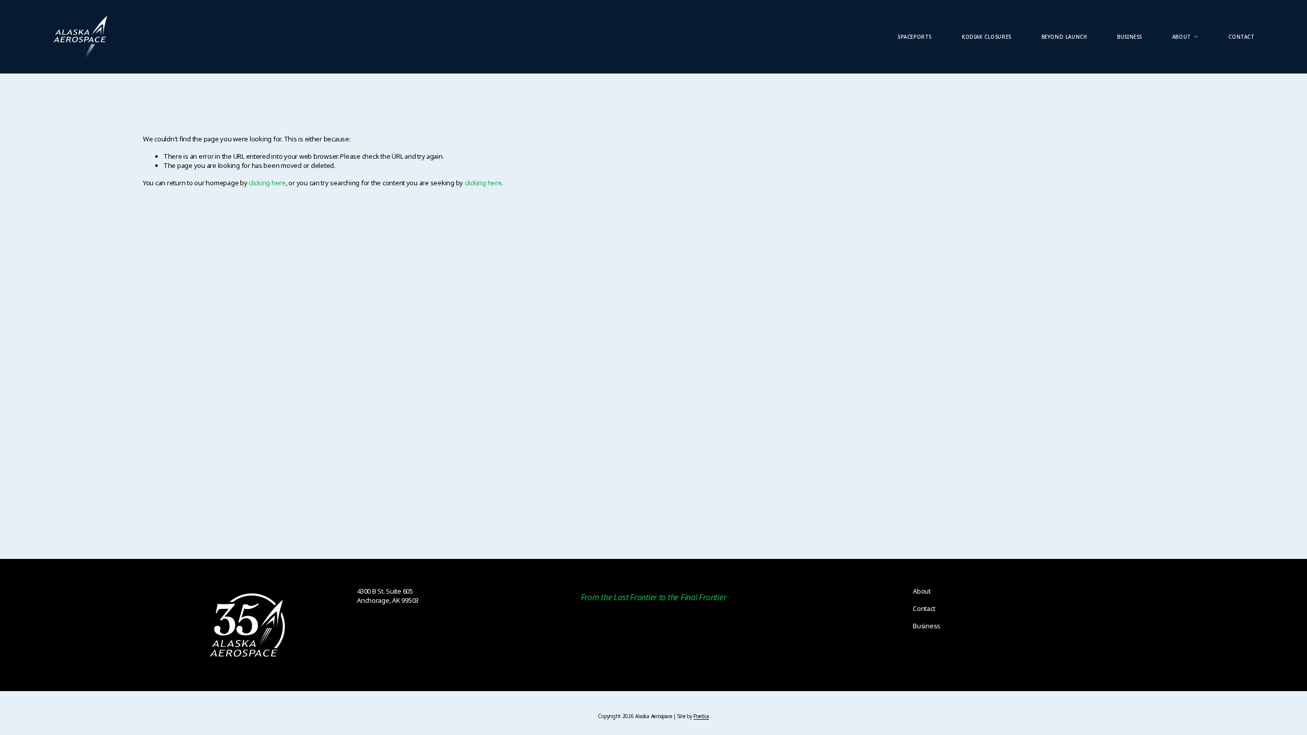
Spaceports (915, 36)
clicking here (267, 182)
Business (1129, 36)
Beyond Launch (1064, 36)
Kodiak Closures (986, 36)
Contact (1241, 36)
